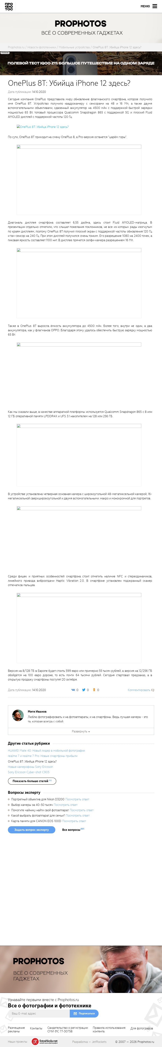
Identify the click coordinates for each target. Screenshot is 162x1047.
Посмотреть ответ (77, 799)
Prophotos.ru (146, 1042)
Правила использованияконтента (109, 1029)
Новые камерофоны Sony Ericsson (30, 767)
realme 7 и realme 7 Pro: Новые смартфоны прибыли (42, 756)
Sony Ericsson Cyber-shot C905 (28, 772)
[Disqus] (69, 890)
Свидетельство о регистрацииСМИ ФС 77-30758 (67, 1029)
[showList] (32, 781)
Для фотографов (142, 1028)
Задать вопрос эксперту (31, 830)
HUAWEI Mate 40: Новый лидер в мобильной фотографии (46, 751)
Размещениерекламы (16, 1029)
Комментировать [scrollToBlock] (139, 690)
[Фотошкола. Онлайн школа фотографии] (45, 1041)
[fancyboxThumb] (43, 127)
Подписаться (87, 1013)
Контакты (36, 1028)
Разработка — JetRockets (89, 1042)
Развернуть (79, 731)
